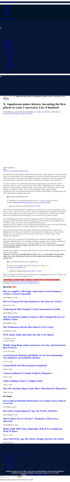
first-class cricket (8, 280)
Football (8, 46)
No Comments (45, 112)
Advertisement (8, 10)
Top (5, 48)
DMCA (6, 8)
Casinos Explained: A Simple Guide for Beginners (27, 373)
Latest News (9, 42)
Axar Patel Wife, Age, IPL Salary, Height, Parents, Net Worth (33, 439)
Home (6, 40)
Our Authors (7, 15)
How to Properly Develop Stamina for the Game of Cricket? (32, 301)
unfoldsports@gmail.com (38, 474)
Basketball (10, 53)
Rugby (9, 69)
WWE (9, 58)
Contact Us (7, 13)
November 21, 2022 (33, 206)
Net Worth (10, 66)
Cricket (7, 45)
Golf (8, 73)
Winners (9, 68)
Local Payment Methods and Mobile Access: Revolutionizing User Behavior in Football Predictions (32, 356)
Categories (8, 43)
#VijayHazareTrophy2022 (21, 202)
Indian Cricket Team (19, 280)
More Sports (9, 50)
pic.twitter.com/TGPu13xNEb (40, 202)
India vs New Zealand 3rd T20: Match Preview (26, 281)
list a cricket (28, 280)
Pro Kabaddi (11, 64)
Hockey (9, 63)
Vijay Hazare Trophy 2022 (52, 280)
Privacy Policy (8, 7)
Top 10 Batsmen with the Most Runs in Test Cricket (28, 327)
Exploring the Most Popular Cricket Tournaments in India (31, 309)
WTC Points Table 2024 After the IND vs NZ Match (28, 335)
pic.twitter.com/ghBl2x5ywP (16, 267)
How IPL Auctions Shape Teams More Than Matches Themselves (35, 388)
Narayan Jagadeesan (38, 280)
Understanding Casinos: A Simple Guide (22, 381)
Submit (20, 476)
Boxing (9, 56)
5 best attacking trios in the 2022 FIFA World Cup (25, 283)
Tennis (9, 60)
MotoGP (9, 55)
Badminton (10, 61)
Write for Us (7, 12)
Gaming (9, 51)
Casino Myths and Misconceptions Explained (25, 365)
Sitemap (9, 468)
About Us (6, 5)
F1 (8, 71)
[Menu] (0, 76)
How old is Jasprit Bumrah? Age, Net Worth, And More (30, 411)
